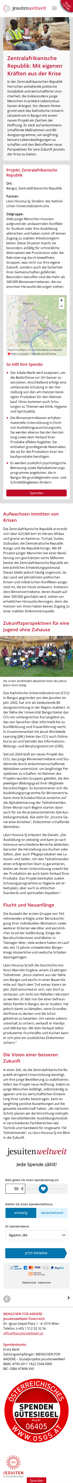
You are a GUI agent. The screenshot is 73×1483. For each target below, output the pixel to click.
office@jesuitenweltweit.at (23, 1333)
